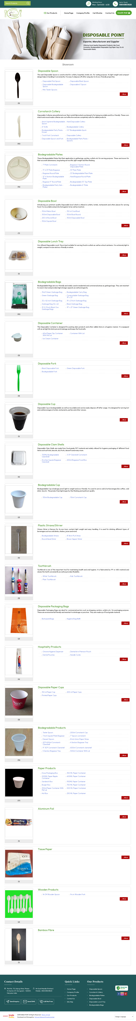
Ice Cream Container (50, 338)
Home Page (68, 13)
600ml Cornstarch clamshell (81, 748)
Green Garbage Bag (50, 295)
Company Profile (82, 13)
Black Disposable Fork (50, 368)
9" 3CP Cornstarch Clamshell (53, 748)
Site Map (70, 1002)
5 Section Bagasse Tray (52, 751)
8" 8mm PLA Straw (74, 536)
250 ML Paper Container (76, 793)
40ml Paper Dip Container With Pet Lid (53, 334)
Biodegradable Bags (49, 281)
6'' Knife (45, 127)
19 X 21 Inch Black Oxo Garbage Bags (50, 308)
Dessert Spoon (48, 739)
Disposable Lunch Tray (50, 241)
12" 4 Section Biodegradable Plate (53, 178)
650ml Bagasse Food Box (77, 460)
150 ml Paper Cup (48, 692)
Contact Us (109, 13)
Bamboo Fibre (46, 930)
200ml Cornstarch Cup (79, 732)
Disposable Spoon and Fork (52, 139)
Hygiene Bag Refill (73, 619)
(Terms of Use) (45, 1015)
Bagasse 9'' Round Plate (52, 182)
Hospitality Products (49, 646)
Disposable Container (50, 323)
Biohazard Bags (48, 619)
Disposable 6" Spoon (78, 84)
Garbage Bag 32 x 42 (50, 304)
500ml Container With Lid (80, 751)
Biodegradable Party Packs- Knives (52, 131)
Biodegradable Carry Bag (77, 292)
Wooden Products (48, 889)
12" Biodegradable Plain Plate (81, 173)
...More (123, 94)
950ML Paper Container (76, 781)
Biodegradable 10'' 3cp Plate (81, 182)
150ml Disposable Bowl (75, 218)
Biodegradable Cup (49, 484)
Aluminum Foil (46, 808)
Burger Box (46, 785)
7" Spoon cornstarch (78, 736)
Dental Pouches (49, 655)
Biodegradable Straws (50, 536)
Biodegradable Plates (50, 154)
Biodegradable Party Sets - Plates (53, 186)
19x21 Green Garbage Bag (52, 292)
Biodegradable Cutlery (75, 127)
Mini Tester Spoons (50, 90)
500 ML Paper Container (76, 788)
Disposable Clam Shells (51, 444)
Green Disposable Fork (75, 368)
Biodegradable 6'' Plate (79, 185)
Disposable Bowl (47, 200)
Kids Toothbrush (76, 576)
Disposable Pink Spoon (51, 81)
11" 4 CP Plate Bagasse (51, 170)
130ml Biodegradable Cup (52, 497)
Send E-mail (123, 13)
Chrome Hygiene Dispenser (53, 651)
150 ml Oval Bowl (73, 211)
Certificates (97, 13)
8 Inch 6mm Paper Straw (79, 739)
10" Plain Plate (75, 170)
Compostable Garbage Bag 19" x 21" (78, 296)
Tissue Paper (45, 849)
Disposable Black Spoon (79, 81)
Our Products (52, 13)
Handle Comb (75, 655)
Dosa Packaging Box (50, 773)
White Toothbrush (49, 576)
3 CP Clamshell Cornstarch (77, 455)
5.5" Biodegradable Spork (76, 130)
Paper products (47, 768)
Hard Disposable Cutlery (76, 122)
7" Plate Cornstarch (50, 165)
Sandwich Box (47, 781)
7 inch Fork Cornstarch (50, 135)
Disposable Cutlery (74, 135)
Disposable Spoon (48, 70)
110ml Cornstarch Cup (78, 497)
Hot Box (45, 793)
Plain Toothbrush (49, 579)
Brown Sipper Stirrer (74, 539)
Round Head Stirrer (49, 539)
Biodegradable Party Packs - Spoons (78, 140)
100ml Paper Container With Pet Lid (53, 789)
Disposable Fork (47, 363)
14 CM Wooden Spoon (51, 894)
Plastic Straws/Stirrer (50, 525)
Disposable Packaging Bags (53, 606)
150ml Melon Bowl (48, 211)
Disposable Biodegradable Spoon (53, 85)
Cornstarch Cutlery (49, 111)
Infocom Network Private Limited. (45, 1017)
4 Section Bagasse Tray (79, 742)
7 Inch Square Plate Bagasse (53, 736)
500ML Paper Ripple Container (50, 777)
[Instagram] (122, 995)
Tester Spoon (48, 732)
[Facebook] (118, 995)
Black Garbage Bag (74, 304)
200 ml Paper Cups (74, 692)
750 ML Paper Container (76, 785)
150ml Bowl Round (74, 214)
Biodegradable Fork (49, 372)
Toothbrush (44, 565)
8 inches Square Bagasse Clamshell (51, 461)
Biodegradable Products (52, 727)
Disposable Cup (46, 404)
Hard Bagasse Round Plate (80, 177)
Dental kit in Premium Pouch (80, 651)
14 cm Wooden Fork (77, 894)
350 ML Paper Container (76, 773)
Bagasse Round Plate (51, 173)
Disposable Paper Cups (51, 687)
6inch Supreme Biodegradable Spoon (53, 123)
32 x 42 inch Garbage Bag (52, 301)
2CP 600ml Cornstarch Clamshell (51, 743)
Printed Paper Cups (49, 695)
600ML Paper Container (76, 776)
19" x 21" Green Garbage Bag (78, 307)
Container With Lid (77, 333)
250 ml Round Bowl (49, 218)
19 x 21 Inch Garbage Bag (76, 301)
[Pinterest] (125, 995)
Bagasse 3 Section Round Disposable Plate (80, 166)
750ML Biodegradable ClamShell (50, 456)
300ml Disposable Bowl (51, 214)
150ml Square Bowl (49, 221)
